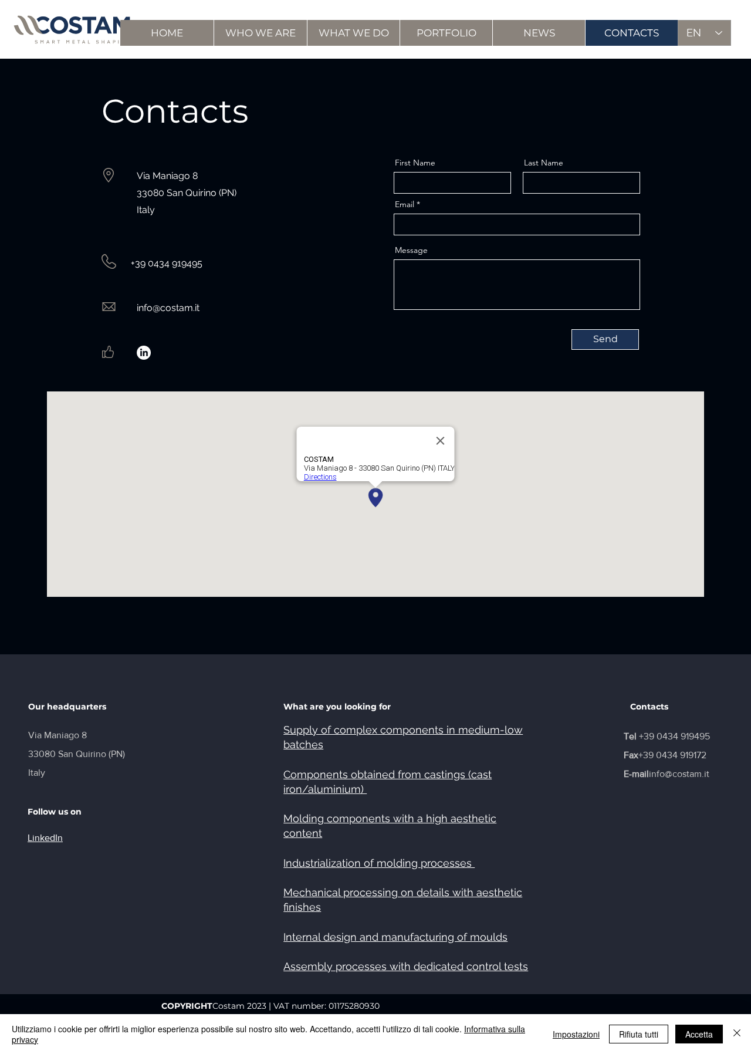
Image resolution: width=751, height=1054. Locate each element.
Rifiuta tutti (638, 1034)
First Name (415, 162)
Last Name (543, 162)
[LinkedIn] (144, 353)
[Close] (737, 1034)
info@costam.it (168, 307)
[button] (260, 33)
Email (404, 204)
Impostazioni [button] (576, 1034)
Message (411, 250)
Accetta (699, 1034)
